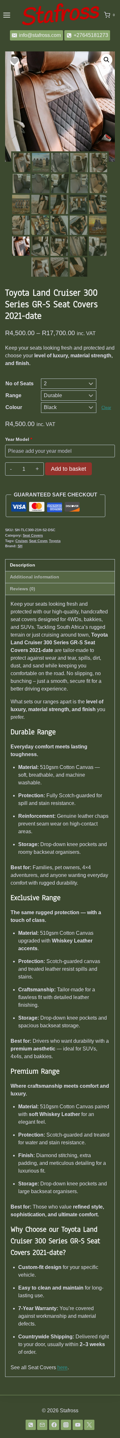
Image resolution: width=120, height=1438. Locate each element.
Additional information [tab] (34, 576)
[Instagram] (66, 1425)
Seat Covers (33, 535)
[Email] (42, 1425)
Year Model (18, 439)
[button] (106, 60)
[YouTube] (78, 1425)
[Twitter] (89, 1425)
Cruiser (21, 541)
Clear (106, 407)
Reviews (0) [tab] (22, 588)
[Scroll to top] (104, 1421)
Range (13, 395)
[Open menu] (7, 15)
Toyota (54, 541)
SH (20, 546)
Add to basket (68, 469)
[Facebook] (54, 1425)
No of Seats (19, 383)
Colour (13, 407)
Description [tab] (22, 564)
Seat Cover (38, 541)
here (62, 1367)
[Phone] (31, 1425)
